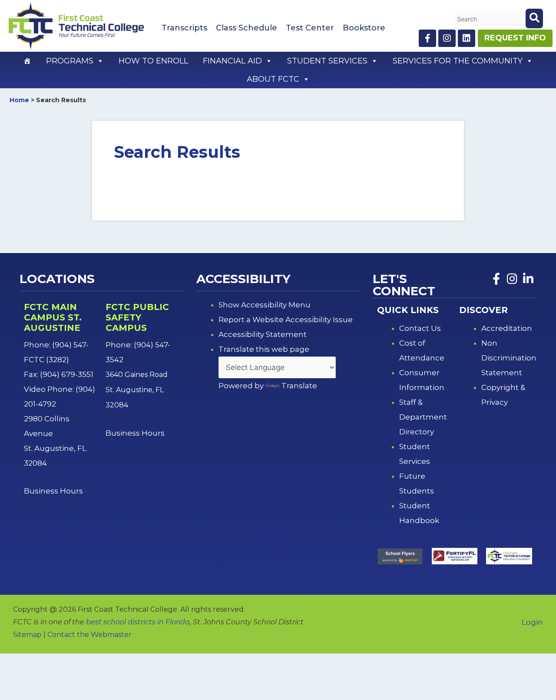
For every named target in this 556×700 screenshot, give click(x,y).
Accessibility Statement (262, 334)
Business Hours (54, 491)
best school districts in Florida (138, 622)
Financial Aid (232, 61)
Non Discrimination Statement (508, 358)
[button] (100, 61)
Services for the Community (458, 61)
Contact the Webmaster (89, 634)
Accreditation (506, 328)
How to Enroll (153, 61)
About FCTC (273, 79)
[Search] (534, 18)
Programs (69, 61)
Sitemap (27, 634)
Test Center (310, 28)
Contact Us (420, 328)
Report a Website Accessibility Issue (285, 319)
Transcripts (184, 28)
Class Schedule (246, 28)
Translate (299, 385)
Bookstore (364, 28)
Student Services (327, 61)
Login (532, 622)
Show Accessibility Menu (264, 304)
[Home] (27, 61)
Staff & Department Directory (423, 417)
